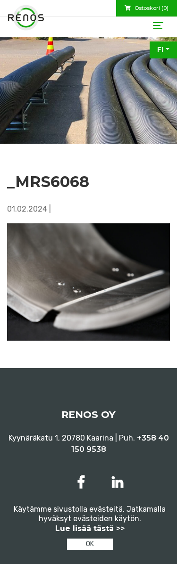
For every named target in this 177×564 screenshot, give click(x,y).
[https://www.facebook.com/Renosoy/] (83, 482)
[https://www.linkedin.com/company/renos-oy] (117, 482)
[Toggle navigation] (158, 25)
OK (90, 544)
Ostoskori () (151, 8)
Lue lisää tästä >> (90, 528)
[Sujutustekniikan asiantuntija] (26, 21)
